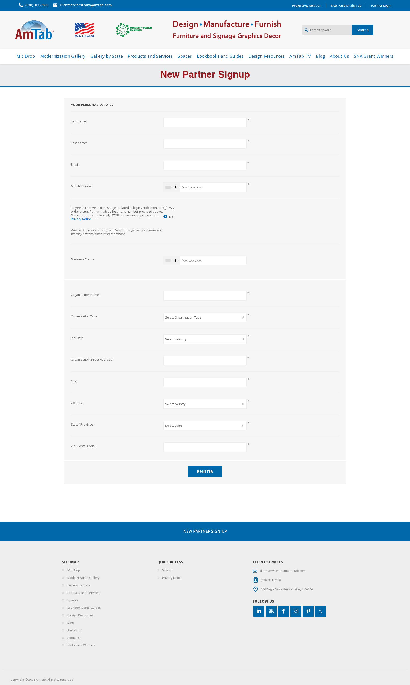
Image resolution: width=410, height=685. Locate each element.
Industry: (77, 338)
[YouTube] (271, 611)
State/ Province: (82, 424)
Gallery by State (78, 585)
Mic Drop (73, 570)
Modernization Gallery (83, 577)
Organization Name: (85, 295)
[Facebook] (283, 611)
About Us (73, 638)
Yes (171, 208)
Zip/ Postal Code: (83, 446)
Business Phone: (83, 259)
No (171, 217)
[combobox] (172, 187)
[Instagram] (295, 611)
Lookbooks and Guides (84, 607)
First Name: (79, 121)
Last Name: (79, 143)
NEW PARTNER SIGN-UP (205, 531)
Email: (75, 165)
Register (205, 471)
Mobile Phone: (81, 186)
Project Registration (306, 5)
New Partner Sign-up (346, 5)
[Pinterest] (308, 611)
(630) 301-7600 (36, 5)
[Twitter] (320, 611)
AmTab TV (74, 630)
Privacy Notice (81, 219)
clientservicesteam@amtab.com (86, 5)
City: (74, 381)
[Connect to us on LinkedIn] (258, 611)
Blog (70, 622)
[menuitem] (109, 570)
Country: (77, 403)
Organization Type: (84, 316)
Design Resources (80, 615)
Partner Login (381, 5)
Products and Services (83, 592)
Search (167, 570)
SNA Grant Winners (81, 645)
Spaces (72, 600)
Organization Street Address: (92, 360)
